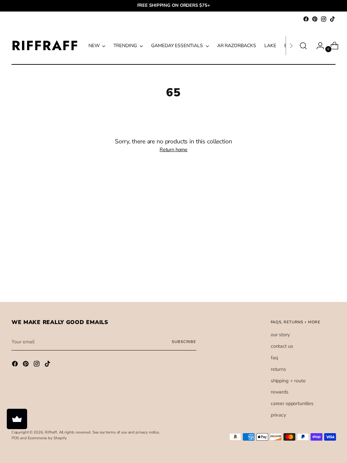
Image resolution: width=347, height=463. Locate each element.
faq (274, 357)
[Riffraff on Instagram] (324, 19)
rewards (279, 391)
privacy (278, 414)
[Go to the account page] (317, 46)
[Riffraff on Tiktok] (332, 19)
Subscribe (184, 341)
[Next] (291, 45)
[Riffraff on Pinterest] (315, 19)
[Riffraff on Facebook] (306, 19)
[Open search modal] (303, 46)
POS (15, 438)
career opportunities (292, 403)
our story (280, 334)
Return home (173, 149)
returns (278, 369)
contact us (282, 346)
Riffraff (51, 432)
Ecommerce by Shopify (47, 438)
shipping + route (288, 380)
